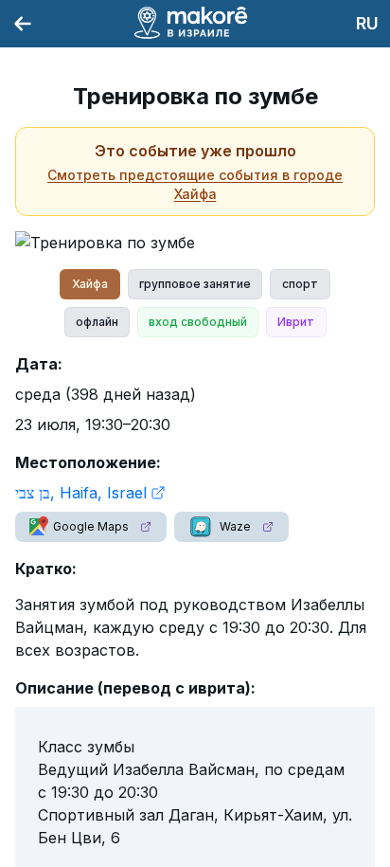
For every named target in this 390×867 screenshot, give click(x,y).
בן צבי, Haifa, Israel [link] (81, 492)
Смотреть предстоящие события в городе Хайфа (195, 184)
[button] (91, 527)
